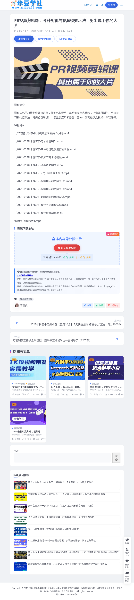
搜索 (16, 450)
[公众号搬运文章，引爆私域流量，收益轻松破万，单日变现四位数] (20, 520)
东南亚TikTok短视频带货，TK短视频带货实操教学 (27, 388)
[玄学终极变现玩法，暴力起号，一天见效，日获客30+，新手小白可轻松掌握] (20, 497)
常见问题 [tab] (46, 38)
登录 (112, 5)
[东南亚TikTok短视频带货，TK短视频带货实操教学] (28, 368)
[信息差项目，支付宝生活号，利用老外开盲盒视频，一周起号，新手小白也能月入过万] (106, 368)
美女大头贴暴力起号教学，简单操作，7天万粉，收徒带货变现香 (60, 482)
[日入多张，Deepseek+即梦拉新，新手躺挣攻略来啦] (67, 368)
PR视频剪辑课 (26, 299)
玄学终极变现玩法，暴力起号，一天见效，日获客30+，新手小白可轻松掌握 (66, 493)
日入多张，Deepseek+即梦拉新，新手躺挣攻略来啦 (66, 388)
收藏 (101, 305)
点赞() (114, 305)
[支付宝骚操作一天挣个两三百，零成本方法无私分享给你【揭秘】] (20, 508)
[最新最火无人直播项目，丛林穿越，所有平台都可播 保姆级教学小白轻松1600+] (20, 566)
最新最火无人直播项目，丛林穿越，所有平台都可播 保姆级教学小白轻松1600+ (68, 563)
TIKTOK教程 (19, 383)
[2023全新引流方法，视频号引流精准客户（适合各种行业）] (28, 413)
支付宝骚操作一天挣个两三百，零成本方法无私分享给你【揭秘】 (61, 505)
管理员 (23, 305)
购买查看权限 (68, 248)
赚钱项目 (38, 30)
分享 (89, 305)
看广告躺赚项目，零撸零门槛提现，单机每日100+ (53, 528)
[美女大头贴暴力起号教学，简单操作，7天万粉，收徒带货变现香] (20, 485)
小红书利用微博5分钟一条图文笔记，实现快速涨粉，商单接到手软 (62, 540)
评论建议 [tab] (67, 38)
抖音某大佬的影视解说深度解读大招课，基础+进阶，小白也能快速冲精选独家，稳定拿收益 (73, 553)
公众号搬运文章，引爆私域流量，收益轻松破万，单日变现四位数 (61, 517)
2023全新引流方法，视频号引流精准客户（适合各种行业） (27, 433)
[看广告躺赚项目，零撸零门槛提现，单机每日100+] (20, 531)
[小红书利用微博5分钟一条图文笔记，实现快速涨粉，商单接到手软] (20, 543)
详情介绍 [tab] (25, 38)
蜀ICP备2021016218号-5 (67, 594)
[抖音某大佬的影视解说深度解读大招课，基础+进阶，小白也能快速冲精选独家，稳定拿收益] (20, 555)
